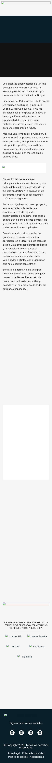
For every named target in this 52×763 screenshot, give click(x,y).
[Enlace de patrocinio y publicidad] (26, 3)
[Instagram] (39, 732)
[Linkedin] (30, 732)
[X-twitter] (21, 732)
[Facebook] (12, 732)
